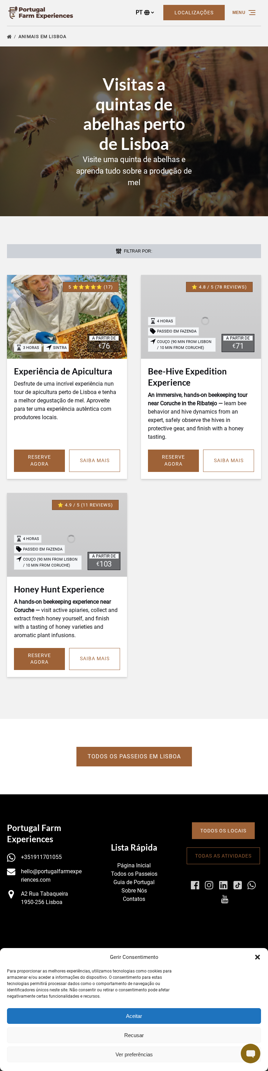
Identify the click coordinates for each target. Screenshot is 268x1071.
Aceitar (134, 1016)
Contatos (134, 899)
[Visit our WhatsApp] (251, 885)
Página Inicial (134, 865)
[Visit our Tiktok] (237, 885)
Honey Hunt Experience (59, 589)
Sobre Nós (134, 890)
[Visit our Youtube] (224, 899)
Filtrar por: (137, 251)
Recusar (134, 1035)
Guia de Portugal (134, 882)
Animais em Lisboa (43, 36)
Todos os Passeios (134, 873)
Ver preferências (134, 1054)
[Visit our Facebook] (195, 885)
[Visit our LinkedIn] (223, 885)
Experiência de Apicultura (63, 371)
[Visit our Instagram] (209, 885)
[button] (257, 957)
